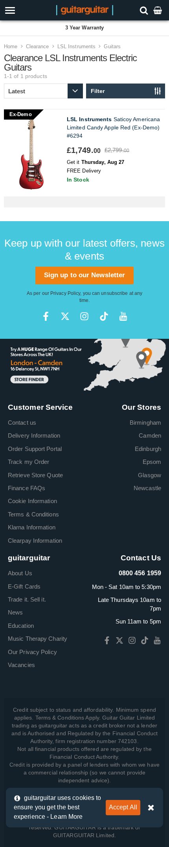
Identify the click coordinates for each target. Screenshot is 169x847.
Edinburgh (148, 448)
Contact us (22, 422)
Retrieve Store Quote (35, 475)
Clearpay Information (35, 540)
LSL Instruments (76, 46)
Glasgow (149, 475)
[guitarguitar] (84, 9)
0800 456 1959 (140, 573)
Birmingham (145, 422)
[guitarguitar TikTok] (104, 316)
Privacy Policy (65, 293)
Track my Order (28, 461)
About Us (20, 573)
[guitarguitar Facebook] (46, 316)
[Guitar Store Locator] (84, 364)
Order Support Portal (35, 448)
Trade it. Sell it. (27, 599)
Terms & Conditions (33, 514)
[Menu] (24, 10)
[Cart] (158, 10)
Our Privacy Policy (32, 652)
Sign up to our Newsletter (84, 275)
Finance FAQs (26, 488)
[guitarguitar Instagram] (84, 316)
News (15, 612)
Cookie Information (32, 501)
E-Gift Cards (24, 586)
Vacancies (21, 665)
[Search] (145, 10)
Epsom (152, 461)
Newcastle (147, 488)
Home (10, 46)
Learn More (66, 816)
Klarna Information (31, 527)
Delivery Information (34, 435)
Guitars (112, 46)
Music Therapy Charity (37, 638)
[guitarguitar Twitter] (65, 316)
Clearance (37, 46)
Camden (150, 435)
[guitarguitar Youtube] (123, 316)
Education (21, 625)
